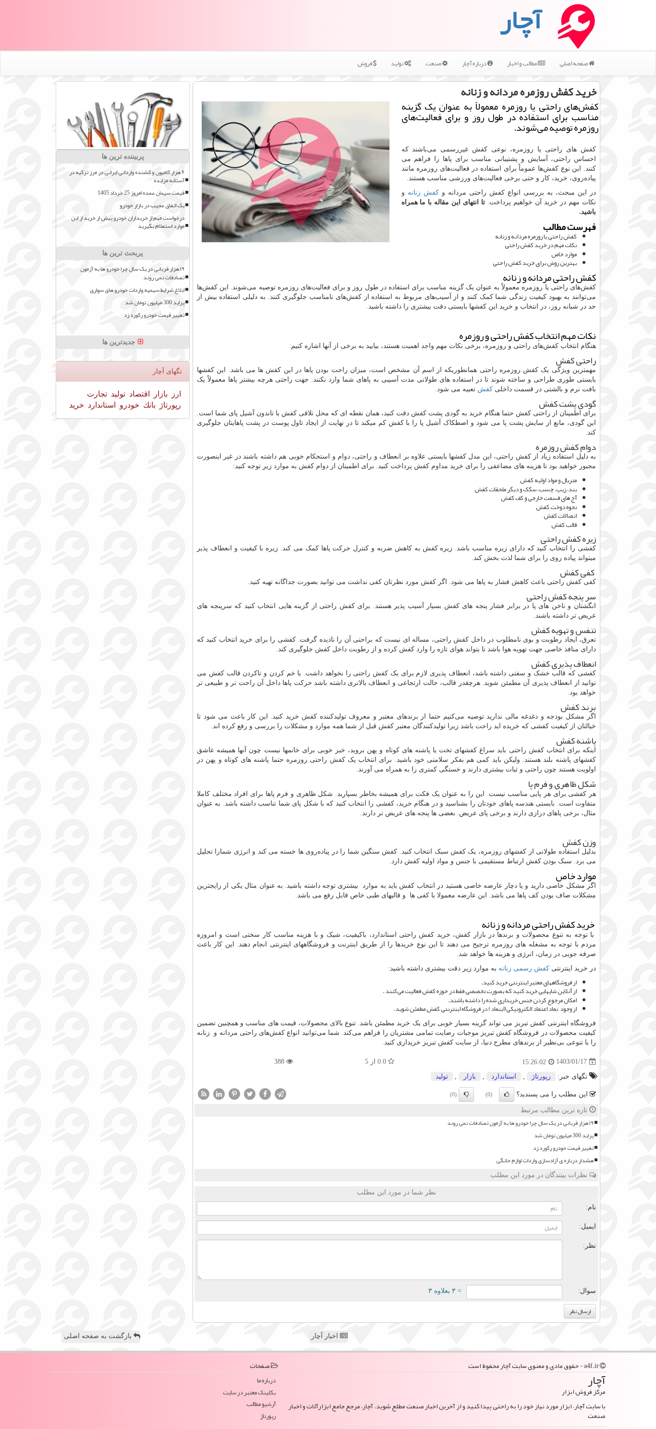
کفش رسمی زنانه (523, 968)
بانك (148, 405)
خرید (76, 405)
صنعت (433, 63)
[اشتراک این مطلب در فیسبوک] (265, 1093)
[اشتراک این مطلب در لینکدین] (219, 1093)
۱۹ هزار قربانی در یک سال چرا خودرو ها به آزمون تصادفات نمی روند (520, 1123)
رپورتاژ (541, 1076)
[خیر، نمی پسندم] (466, 1094)
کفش (485, 389)
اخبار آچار (325, 1336)
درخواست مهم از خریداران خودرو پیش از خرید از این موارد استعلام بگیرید (127, 222)
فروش (365, 63)
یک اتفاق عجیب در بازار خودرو (152, 205)
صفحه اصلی (574, 63)
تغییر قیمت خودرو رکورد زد (563, 1148)
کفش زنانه (423, 192)
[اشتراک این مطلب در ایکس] (249, 1093)
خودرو (128, 405)
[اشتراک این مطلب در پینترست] (234, 1093)
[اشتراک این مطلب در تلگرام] (280, 1093)
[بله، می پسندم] (506, 1094)
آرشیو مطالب (261, 1404)
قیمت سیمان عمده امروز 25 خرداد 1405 (140, 193)
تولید (397, 63)
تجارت (97, 394)
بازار (469, 1076)
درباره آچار (474, 63)
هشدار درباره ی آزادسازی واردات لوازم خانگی (545, 1160)
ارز (175, 394)
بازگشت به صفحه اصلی (99, 1336)
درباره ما (266, 1380)
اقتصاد (138, 394)
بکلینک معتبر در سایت (249, 1392)
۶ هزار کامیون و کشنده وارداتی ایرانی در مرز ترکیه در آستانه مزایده (126, 176)
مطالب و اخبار (522, 63)
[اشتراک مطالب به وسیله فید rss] (203, 1093)
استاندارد (503, 1076)
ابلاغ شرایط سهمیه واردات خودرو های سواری (137, 290)
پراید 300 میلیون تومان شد (564, 1135)
